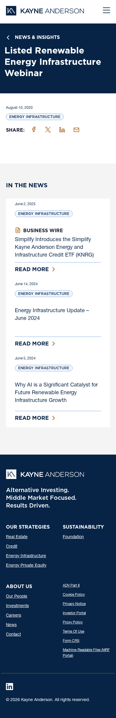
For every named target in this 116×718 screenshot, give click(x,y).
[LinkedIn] (9, 686)
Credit (11, 547)
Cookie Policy (74, 595)
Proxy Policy (73, 622)
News (11, 625)
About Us (19, 586)
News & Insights (37, 37)
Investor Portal (74, 613)
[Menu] (106, 11)
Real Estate (17, 537)
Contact (13, 635)
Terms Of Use (73, 632)
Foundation (73, 537)
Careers (13, 616)
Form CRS (71, 641)
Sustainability (83, 527)
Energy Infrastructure (34, 116)
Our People (16, 597)
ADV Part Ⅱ (71, 585)
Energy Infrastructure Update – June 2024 (52, 314)
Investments (17, 606)
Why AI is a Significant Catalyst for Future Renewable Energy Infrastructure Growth (56, 393)
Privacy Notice (74, 604)
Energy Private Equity (26, 566)
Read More (32, 269)
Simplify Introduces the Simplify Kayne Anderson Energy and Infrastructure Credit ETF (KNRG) (54, 247)
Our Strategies (28, 527)
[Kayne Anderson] (45, 13)
